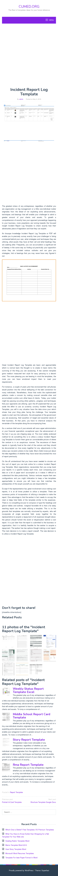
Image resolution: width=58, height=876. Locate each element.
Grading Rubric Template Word (17, 841)
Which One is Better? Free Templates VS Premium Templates (29, 829)
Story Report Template (29, 740)
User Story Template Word (15, 849)
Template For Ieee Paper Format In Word (21, 857)
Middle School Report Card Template (31, 716)
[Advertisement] (29, 55)
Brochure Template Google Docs (43, 800)
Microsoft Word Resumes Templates (19, 853)
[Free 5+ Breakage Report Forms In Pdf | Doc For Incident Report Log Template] (22, 641)
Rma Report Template (28, 765)
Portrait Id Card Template (12, 800)
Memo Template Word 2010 (16, 845)
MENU (51, 20)
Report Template (16, 792)
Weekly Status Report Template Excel (28, 690)
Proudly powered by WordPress (21, 870)
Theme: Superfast (42, 870)
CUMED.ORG (29, 6)
